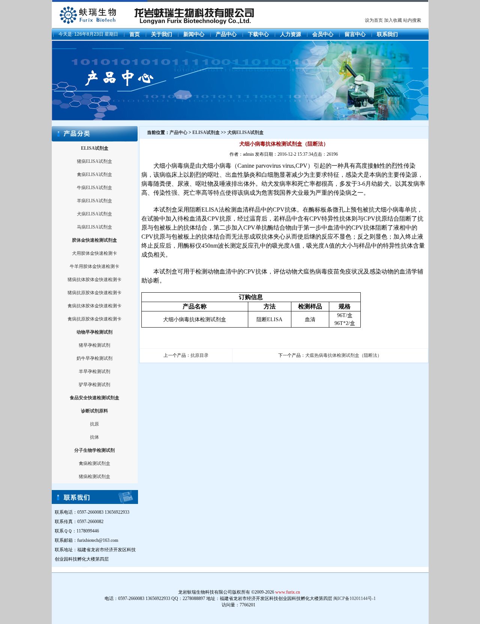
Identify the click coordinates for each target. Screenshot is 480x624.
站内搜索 (412, 20)
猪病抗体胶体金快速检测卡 (95, 279)
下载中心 (258, 34)
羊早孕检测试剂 (94, 371)
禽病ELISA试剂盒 (94, 174)
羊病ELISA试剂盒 (94, 200)
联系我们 (387, 34)
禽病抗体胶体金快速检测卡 (95, 305)
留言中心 (355, 34)
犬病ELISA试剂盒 (94, 214)
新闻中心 (193, 34)
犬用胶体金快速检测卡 (94, 253)
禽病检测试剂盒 (94, 463)
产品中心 (226, 34)
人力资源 (290, 34)
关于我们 (161, 34)
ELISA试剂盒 (206, 132)
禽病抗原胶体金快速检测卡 (95, 319)
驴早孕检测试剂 (94, 384)
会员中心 (322, 34)
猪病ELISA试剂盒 (94, 161)
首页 (134, 34)
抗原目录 (199, 355)
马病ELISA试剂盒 (94, 227)
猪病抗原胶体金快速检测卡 (95, 292)
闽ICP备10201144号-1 (354, 598)
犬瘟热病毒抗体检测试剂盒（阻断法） (343, 355)
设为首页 (374, 20)
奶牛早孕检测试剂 (94, 358)
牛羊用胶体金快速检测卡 (94, 266)
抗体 (94, 437)
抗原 (94, 424)
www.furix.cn (287, 592)
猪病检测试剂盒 (94, 476)
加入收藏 (393, 20)
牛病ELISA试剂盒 (94, 187)
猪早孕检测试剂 (94, 345)
